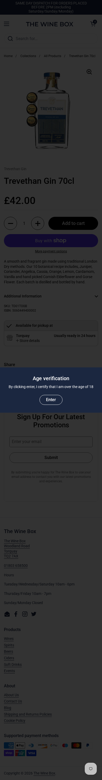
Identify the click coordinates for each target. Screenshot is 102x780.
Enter (51, 399)
